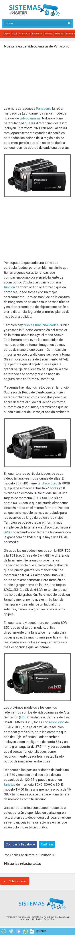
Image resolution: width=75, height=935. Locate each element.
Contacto (36, 919)
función (9, 287)
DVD (7, 532)
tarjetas (9, 784)
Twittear (47, 844)
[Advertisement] (31, 77)
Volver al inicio (17, 881)
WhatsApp (24, 33)
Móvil (14, 33)
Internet (49, 33)
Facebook (37, 33)
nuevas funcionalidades (40, 325)
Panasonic (44, 108)
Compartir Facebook (20, 844)
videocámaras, (30, 118)
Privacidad (49, 919)
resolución (56, 722)
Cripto (6, 33)
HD (22, 717)
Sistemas (34, 10)
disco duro (49, 483)
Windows (59, 33)
